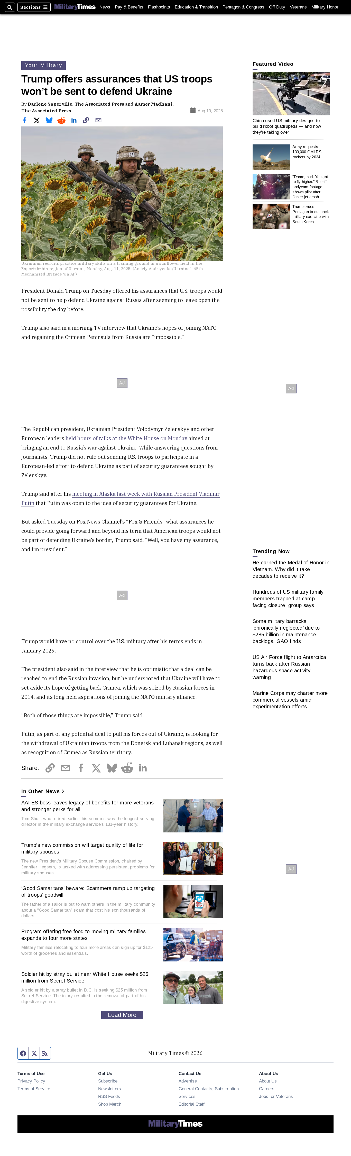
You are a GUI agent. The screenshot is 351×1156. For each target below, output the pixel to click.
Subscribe (107, 1081)
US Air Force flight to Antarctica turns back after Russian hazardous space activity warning (289, 667)
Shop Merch (109, 1104)
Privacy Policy (31, 1081)
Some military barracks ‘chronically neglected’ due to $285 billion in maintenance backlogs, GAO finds (286, 631)
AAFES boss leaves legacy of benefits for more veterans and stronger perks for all (87, 806)
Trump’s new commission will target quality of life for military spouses (82, 848)
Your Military (43, 65)
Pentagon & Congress (243, 7)
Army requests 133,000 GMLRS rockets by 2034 (306, 152)
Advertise (188, 1081)
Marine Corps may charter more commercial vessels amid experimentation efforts (290, 699)
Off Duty (277, 7)
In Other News (40, 791)
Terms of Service (33, 1088)
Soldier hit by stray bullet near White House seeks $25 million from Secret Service (85, 977)
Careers (266, 1088)
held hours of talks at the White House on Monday (126, 438)
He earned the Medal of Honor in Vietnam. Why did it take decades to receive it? (291, 569)
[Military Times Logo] (75, 7)
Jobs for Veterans (276, 1096)
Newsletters (109, 1088)
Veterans (298, 7)
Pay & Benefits (129, 7)
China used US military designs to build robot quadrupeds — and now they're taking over (287, 126)
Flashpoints (159, 7)
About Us (268, 1081)
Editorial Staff (192, 1104)
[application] (291, 93)
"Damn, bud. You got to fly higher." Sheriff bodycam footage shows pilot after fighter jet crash (310, 187)
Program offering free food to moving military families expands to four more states (83, 935)
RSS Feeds (109, 1096)
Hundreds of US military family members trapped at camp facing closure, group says (288, 598)
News (104, 7)
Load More (122, 1015)
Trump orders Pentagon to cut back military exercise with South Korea (310, 214)
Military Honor (324, 7)
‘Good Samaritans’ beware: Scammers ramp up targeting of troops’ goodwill (88, 891)
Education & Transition (196, 7)
